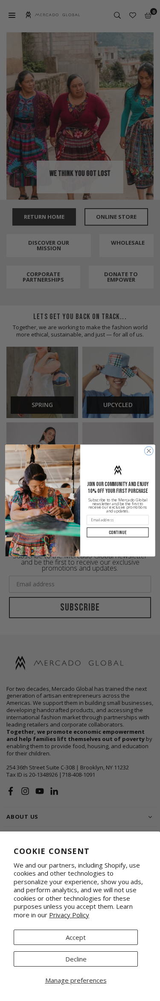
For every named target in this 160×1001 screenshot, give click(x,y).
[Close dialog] (148, 451)
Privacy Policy (69, 915)
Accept (76, 937)
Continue (117, 532)
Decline (76, 959)
